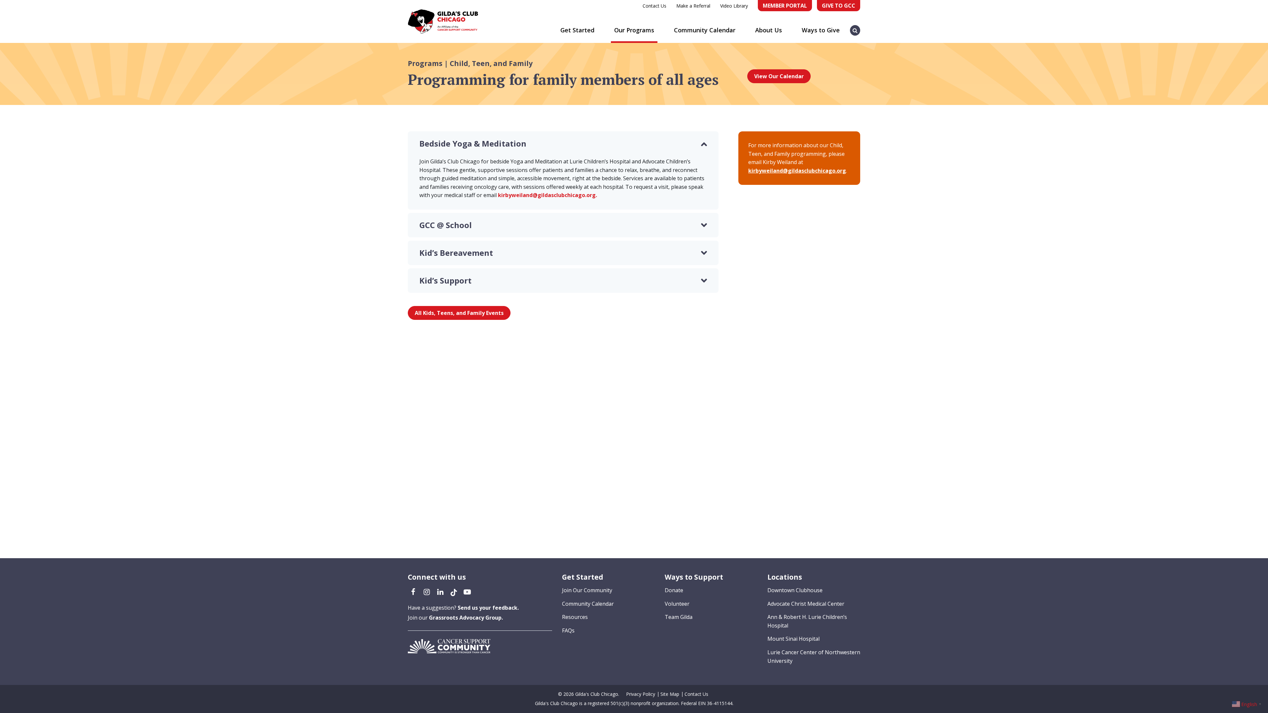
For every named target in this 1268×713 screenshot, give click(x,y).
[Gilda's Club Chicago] (443, 21)
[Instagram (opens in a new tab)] (426, 591)
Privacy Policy (640, 694)
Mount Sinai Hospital (793, 638)
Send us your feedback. (488, 607)
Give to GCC (838, 5)
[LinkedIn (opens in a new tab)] (440, 591)
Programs (425, 63)
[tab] (563, 143)
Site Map (669, 694)
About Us (768, 30)
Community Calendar (704, 30)
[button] (855, 27)
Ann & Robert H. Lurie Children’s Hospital (807, 621)
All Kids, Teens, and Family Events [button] (459, 313)
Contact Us (654, 6)
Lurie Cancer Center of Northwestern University (813, 656)
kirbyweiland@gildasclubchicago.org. (547, 195)
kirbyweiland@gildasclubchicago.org (797, 170)
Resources (575, 617)
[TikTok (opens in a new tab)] (453, 591)
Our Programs (634, 30)
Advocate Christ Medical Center (805, 603)
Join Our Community (587, 590)
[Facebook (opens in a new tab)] (413, 591)
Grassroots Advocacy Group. (466, 617)
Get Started (577, 30)
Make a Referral (693, 6)
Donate (674, 590)
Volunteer (677, 603)
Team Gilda (678, 617)
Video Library (734, 6)
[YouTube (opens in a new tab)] (467, 591)
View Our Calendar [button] (779, 76)
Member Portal (785, 5)
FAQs (568, 630)
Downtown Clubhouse (795, 590)
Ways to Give (821, 30)
